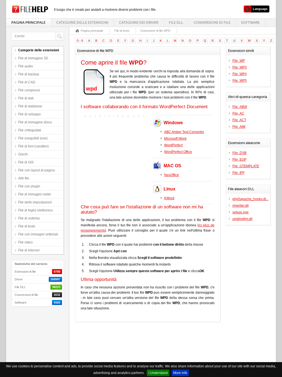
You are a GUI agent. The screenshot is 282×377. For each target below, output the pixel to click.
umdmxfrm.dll (242, 219)
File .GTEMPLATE (245, 166)
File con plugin (29, 186)
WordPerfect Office (178, 152)
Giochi (23, 154)
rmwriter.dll (240, 206)
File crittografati (29, 130)
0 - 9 (80, 40)
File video (25, 242)
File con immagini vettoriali (38, 234)
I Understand (158, 373)
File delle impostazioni (35, 202)
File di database (30, 106)
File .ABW (239, 107)
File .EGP (239, 159)
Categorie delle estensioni (82, 22)
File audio (25, 66)
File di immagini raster (34, 194)
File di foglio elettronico (35, 210)
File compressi (29, 90)
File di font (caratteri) (33, 146)
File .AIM (238, 127)
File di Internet (28, 250)
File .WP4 (239, 74)
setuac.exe (240, 212)
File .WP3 (239, 67)
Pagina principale (28, 22)
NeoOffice (171, 175)
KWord (169, 198)
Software (250, 22)
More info (180, 373)
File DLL (176, 22)
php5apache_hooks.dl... (250, 199)
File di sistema (29, 218)
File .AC (238, 113)
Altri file (23, 178)
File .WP (238, 61)
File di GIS (26, 162)
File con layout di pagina (36, 170)
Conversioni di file (212, 22)
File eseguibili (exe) (33, 138)
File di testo (26, 226)
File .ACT (239, 120)
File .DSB (239, 153)
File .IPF (238, 173)
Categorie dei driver (138, 22)
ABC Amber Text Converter (184, 132)
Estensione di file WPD (155, 30)
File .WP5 (239, 81)
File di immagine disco (35, 122)
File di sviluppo (29, 114)
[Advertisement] (115, 153)
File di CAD (26, 82)
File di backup (28, 74)
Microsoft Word (175, 138)
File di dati (26, 98)
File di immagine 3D (33, 58)
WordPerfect (173, 145)
